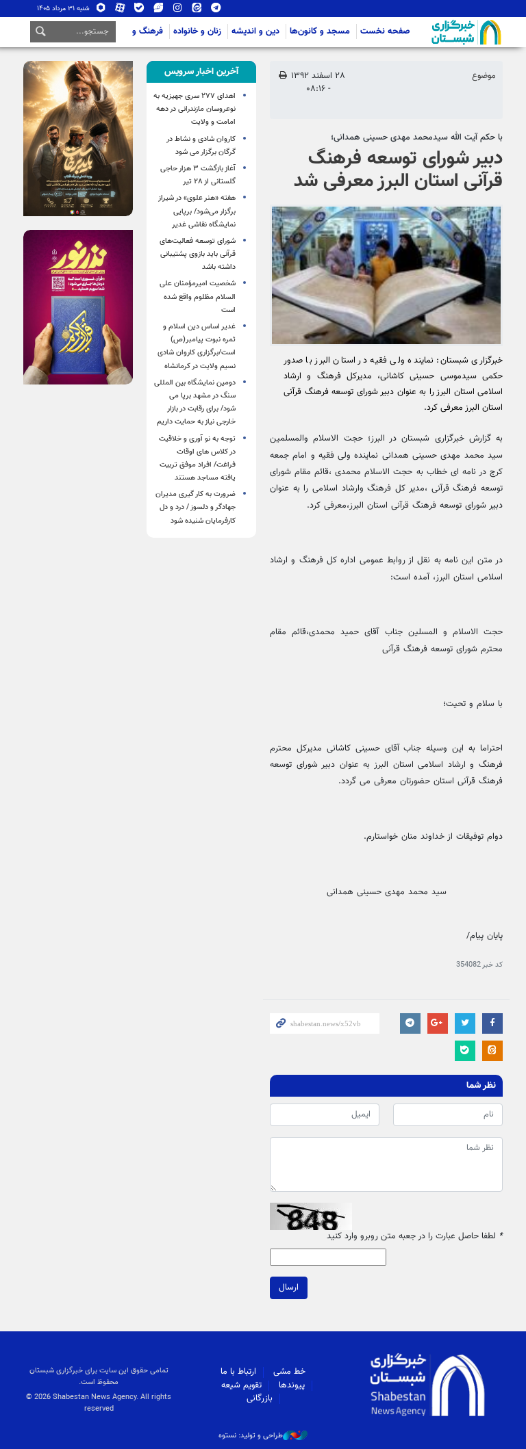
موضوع (484, 76)
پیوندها (292, 1385)
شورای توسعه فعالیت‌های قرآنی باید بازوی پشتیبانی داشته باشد (198, 254)
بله (139, 10)
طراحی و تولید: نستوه (250, 1436)
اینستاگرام (178, 10)
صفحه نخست (385, 31)
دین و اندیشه (255, 31)
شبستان (427, 32)
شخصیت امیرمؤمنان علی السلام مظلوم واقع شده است (198, 296)
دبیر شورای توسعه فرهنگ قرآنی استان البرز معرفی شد (398, 170)
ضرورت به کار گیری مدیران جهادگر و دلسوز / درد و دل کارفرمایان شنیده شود (195, 507)
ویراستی (158, 10)
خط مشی (289, 1372)
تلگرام (216, 10)
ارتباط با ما (238, 1372)
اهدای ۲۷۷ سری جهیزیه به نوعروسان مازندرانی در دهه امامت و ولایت (194, 109)
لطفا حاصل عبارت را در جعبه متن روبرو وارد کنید (415, 1236)
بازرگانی (260, 1398)
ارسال (289, 1287)
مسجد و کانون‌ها (320, 31)
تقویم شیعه (241, 1385)
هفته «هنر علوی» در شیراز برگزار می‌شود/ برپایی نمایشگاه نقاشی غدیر (197, 211)
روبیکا (101, 10)
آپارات (120, 10)
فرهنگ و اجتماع (134, 31)
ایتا (197, 10)
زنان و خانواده (197, 31)
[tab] (201, 72)
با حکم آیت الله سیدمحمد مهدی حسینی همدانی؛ (417, 137)
